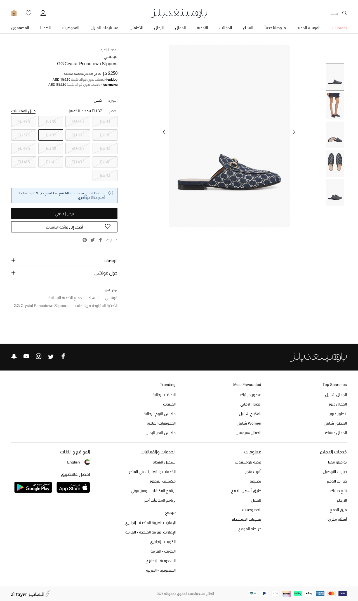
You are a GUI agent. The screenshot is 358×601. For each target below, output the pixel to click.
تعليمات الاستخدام (246, 519)
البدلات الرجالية (164, 394)
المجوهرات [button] (70, 27)
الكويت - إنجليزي (163, 541)
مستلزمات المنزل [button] (104, 27)
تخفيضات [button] (339, 27)
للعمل (256, 500)
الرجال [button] (159, 27)
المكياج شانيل (250, 413)
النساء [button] (248, 27)
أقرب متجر (253, 471)
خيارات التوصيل (335, 471)
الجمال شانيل (336, 394)
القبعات (169, 404)
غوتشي (110, 56)
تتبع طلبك (338, 490)
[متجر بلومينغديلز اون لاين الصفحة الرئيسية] (179, 13)
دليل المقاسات (23, 111)
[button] (294, 132)
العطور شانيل (335, 423)
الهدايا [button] (45, 27)
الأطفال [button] (136, 27)
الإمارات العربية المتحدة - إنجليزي (150, 522)
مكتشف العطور (162, 481)
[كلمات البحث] (344, 13)
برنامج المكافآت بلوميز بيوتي (153, 490)
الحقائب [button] (225, 27)
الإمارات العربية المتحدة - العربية (150, 532)
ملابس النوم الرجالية (159, 413)
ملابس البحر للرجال (160, 432)
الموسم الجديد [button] (308, 27)
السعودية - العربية (161, 570)
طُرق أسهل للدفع (246, 490)
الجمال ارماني (250, 404)
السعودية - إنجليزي (160, 560)
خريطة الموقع (249, 529)
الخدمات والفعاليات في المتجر (152, 471)
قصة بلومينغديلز (248, 462)
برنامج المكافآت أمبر (160, 500)
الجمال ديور (337, 404)
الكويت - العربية (163, 551)
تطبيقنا (255, 481)
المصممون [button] (20, 27)
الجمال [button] (180, 27)
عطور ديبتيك (250, 394)
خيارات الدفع (337, 481)
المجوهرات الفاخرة (161, 423)
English (73, 462)
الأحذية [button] (202, 27)
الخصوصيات (251, 509)
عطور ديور (338, 413)
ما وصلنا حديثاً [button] (275, 27)
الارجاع (342, 500)
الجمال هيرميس (248, 432)
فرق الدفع (338, 509)
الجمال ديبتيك (336, 432)
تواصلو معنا (337, 462)
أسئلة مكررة (337, 519)
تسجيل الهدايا (164, 462)
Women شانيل (249, 423)
